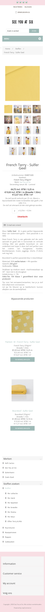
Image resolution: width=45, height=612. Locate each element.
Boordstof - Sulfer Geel (22, 411)
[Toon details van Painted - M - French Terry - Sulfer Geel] (22, 321)
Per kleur (11, 517)
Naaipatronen (10, 532)
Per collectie (13, 493)
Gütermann (9, 472)
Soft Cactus (9, 463)
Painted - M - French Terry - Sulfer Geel (22, 342)
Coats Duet (9, 477)
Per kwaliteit (13, 503)
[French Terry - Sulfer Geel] (8, 109)
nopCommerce (26, 608)
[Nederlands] (21, 3)
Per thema (12, 512)
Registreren (17, 7)
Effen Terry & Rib (15, 521)
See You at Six (25, 182)
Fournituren (10, 528)
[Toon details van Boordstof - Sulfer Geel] (22, 390)
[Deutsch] (27, 3)
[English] (18, 3)
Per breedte (12, 507)
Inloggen (28, 7)
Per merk (11, 498)
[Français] (24, 3)
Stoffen (8, 488)
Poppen (8, 537)
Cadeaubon (9, 542)
